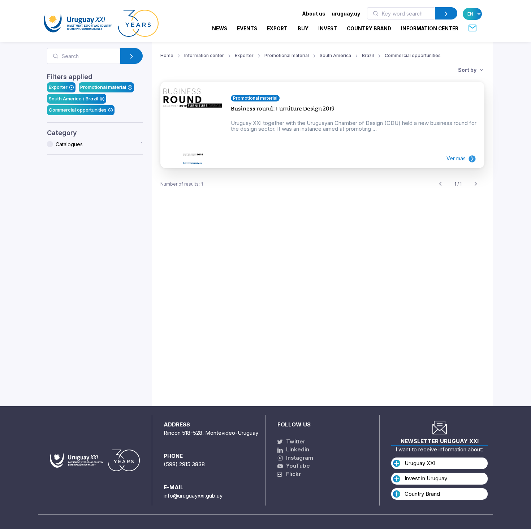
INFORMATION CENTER (429, 28)
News (219, 28)
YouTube (297, 465)
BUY (303, 28)
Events (247, 28)
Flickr (291, 474)
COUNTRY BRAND (369, 28)
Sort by (468, 70)
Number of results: (181, 184)
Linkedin (297, 449)
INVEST (327, 28)
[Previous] (440, 184)
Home (166, 55)
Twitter (295, 441)
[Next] (476, 184)
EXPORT (277, 28)
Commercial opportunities (78, 110)
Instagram (299, 457)
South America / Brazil (73, 98)
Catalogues (99, 144)
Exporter (58, 87)
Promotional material (103, 87)
